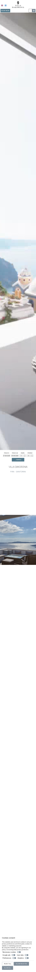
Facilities (18, 711)
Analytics (21, 958)
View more (18, 637)
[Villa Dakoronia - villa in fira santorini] (18, 4)
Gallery (18, 747)
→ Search (18, 459)
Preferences (6, 958)
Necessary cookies (9, 952)
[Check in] (7, 455)
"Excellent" (18, 779)
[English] (2, 5)
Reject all (7, 963)
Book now (5, 10)
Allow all (7, 968)
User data (20, 955)
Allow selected (21, 963)
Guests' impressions (18, 767)
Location (18, 674)
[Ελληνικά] (5, 5)
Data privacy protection (21, 949)
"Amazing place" (18, 849)
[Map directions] (30, 10)
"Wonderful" (18, 922)
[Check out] (15, 455)
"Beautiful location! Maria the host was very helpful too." (18, 873)
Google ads (6, 955)
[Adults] (22, 455)
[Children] (30, 455)
